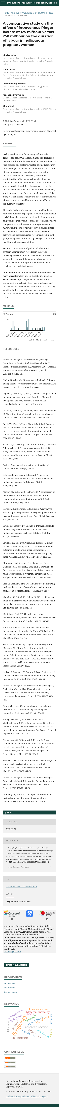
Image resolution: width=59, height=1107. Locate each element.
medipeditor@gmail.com (18, 1096)
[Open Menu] (3, 3)
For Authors (9, 987)
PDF (9, 812)
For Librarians (10, 992)
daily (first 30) (34, 340)
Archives (16, 13)
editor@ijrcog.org (39, 1096)
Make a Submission (16, 965)
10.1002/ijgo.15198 (12, 951)
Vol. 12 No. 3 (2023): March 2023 (37, 13)
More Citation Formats (18, 867)
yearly (53, 340)
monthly (45, 340)
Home (6, 13)
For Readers (9, 983)
